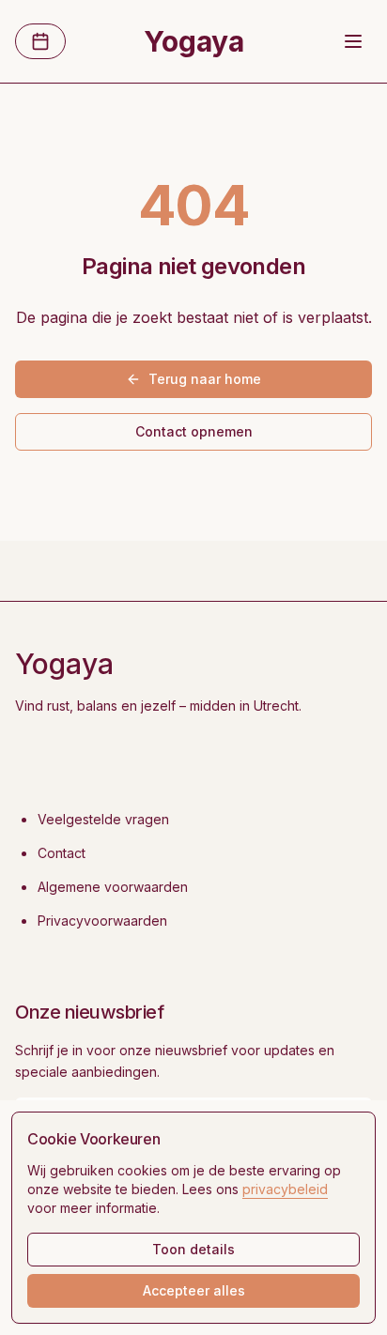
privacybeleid (285, 1189)
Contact (61, 853)
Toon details (193, 1249)
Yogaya (194, 41)
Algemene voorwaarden (113, 887)
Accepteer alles (194, 1290)
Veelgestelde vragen (103, 819)
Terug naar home (204, 379)
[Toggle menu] (353, 41)
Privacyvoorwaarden (102, 920)
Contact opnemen (194, 431)
